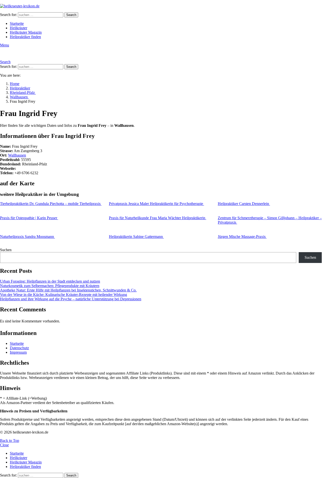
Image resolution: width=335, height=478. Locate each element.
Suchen (6, 250)
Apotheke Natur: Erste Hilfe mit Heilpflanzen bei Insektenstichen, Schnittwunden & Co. (68, 290)
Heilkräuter (18, 28)
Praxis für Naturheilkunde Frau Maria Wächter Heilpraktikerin (157, 218)
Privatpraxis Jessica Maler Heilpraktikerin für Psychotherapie (156, 204)
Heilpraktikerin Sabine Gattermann (136, 236)
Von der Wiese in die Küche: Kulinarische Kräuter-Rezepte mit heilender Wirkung (63, 294)
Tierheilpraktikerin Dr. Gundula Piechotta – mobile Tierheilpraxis (51, 204)
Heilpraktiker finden (25, 37)
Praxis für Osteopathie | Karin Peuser (29, 218)
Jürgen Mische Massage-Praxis (242, 236)
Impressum (18, 352)
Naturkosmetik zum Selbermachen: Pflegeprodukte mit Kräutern (49, 286)
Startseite (17, 23)
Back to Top (9, 440)
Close (4, 445)
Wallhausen (17, 155)
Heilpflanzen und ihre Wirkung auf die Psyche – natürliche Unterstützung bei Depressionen (70, 299)
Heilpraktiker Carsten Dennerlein (244, 204)
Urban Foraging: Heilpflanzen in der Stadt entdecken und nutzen (50, 281)
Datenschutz (19, 348)
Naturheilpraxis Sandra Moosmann (27, 236)
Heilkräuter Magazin (26, 32)
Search (71, 15)
